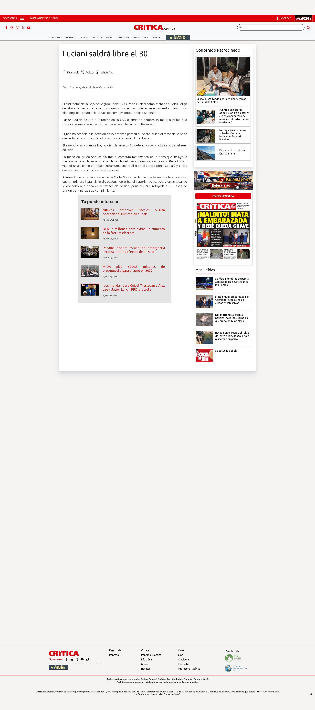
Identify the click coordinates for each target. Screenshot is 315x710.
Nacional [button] (69, 37)
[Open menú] (22, 18)
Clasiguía (183, 659)
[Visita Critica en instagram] (87, 659)
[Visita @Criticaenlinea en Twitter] (72, 659)
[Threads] (12, 27)
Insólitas (124, 37)
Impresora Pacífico (189, 668)
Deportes (97, 37)
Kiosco (182, 650)
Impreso (157, 37)
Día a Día (146, 659)
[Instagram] (18, 27)
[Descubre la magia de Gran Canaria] (206, 152)
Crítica (145, 650)
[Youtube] (28, 27)
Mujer (144, 664)
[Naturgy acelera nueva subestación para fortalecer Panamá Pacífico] (206, 135)
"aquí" (177, 694)
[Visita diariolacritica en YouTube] (82, 659)
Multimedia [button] (140, 37)
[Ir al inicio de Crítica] (156, 27)
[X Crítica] (23, 27)
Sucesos (55, 37)
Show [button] (82, 37)
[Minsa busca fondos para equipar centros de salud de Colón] (223, 75)
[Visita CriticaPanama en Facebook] (67, 659)
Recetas (146, 668)
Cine (180, 654)
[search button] (308, 27)
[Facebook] (7, 27)
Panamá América (151, 654)
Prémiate (183, 664)
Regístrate (115, 650)
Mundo (110, 37)
